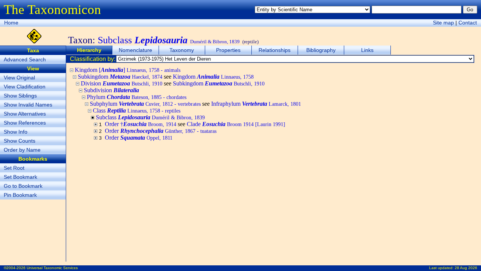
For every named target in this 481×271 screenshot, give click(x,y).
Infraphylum (256, 103)
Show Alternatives (25, 114)
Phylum (136, 97)
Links (367, 50)
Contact (467, 23)
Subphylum (145, 103)
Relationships (274, 50)
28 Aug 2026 (466, 268)
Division (121, 83)
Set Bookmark (20, 177)
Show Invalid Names (28, 105)
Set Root (14, 168)
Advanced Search (25, 59)
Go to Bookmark (23, 186)
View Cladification (24, 87)
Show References (25, 123)
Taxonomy (181, 50)
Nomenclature (135, 50)
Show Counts (19, 141)
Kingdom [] (127, 70)
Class (136, 110)
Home (11, 23)
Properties (228, 50)
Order (160, 131)
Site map (443, 23)
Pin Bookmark (20, 195)
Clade (236, 124)
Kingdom (213, 76)
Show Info (15, 132)
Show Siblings (20, 96)
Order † (140, 124)
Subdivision (111, 90)
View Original (19, 78)
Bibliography (321, 50)
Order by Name (22, 150)
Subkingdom (120, 76)
